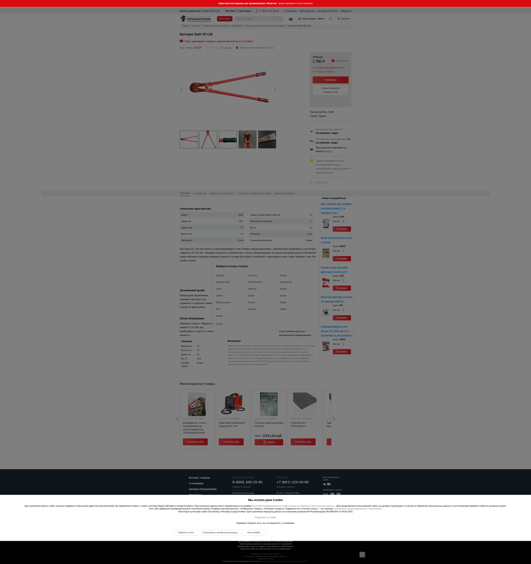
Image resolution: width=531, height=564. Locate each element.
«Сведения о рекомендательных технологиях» (358, 509)
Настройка (253, 532)
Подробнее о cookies (265, 517)
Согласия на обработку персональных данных (311, 506)
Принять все (186, 532)
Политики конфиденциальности (268, 506)
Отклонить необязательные (220, 532)
